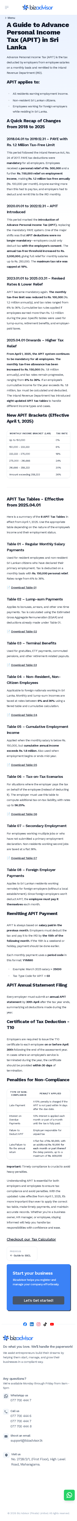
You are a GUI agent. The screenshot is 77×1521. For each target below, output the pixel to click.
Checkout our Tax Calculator (31, 1239)
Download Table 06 (24, 814)
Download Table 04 (24, 715)
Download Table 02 (24, 631)
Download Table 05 (24, 765)
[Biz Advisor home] (38, 7)
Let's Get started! (38, 1300)
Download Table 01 (23, 587)
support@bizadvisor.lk (26, 1440)
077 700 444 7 (20, 1400)
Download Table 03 (24, 665)
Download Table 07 (24, 858)
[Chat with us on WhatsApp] (69, 1495)
